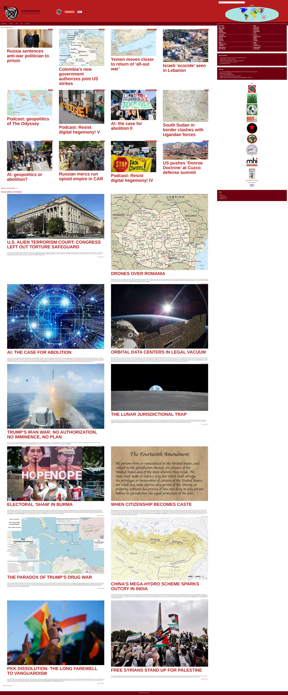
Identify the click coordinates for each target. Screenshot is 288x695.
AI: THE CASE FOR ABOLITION (39, 352)
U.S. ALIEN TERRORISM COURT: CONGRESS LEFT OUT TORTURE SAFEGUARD (54, 244)
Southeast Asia (222, 36)
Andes (254, 42)
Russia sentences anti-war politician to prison (28, 56)
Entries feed (222, 195)
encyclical (37, 359)
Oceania (221, 37)
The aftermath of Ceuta (225, 63)
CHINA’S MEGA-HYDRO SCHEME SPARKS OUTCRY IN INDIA (155, 586)
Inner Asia (221, 40)
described (168, 596)
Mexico (220, 42)
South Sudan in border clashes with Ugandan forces (183, 130)
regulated (37, 360)
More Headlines (8, 188)
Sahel (254, 27)
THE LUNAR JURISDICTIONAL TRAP (149, 414)
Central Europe (256, 36)
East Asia (221, 39)
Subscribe (27, 23)
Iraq (220, 25)
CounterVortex (30, 11)
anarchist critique (77, 360)
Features (11, 23)
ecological (75, 361)
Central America (222, 44)
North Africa (256, 30)
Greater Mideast (222, 32)
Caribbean (221, 45)
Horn (258, 27)
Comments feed (223, 197)
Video (21, 23)
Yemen (223, 27)
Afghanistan (221, 28)
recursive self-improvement (23, 360)
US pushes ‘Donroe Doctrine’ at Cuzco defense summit (183, 168)
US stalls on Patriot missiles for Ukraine (228, 62)
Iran (220, 27)
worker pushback (54, 360)
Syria (222, 25)
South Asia (221, 34)
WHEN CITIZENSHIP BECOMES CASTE (151, 504)
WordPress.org (223, 198)
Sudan (254, 32)
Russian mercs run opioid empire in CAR (81, 176)
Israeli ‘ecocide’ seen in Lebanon (184, 68)
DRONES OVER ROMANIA (138, 273)
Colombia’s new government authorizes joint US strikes (78, 76)
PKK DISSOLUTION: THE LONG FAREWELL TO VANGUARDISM (52, 671)
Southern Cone (256, 45)
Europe (255, 34)
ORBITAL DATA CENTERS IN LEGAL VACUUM (158, 352)
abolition (54, 361)
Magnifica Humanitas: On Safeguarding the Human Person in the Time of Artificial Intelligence (56, 359)
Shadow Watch (256, 47)
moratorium (100, 358)
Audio (16, 23)
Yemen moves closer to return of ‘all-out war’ (132, 64)
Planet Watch (256, 48)
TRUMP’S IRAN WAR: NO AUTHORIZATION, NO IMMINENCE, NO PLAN (52, 434)
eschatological (87, 361)
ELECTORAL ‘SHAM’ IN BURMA (40, 504)
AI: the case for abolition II (126, 126)
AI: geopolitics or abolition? (24, 177)
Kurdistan (221, 31)
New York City (222, 48)
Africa (254, 25)
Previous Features (7, 685)
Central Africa (256, 31)
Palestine (221, 30)
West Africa (256, 28)
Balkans (255, 37)
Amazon (255, 44)
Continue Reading (100, 256)
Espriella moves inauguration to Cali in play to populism (232, 60)
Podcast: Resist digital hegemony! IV (132, 178)
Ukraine (255, 39)
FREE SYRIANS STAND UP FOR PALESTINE (156, 670)
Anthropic (89, 358)
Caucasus (255, 40)
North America (222, 47)
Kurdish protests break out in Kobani (228, 59)
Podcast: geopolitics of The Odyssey (28, 121)
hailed (121, 596)
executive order (13, 358)
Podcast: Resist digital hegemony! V (79, 129)
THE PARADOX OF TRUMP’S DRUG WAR (49, 577)
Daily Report (3, 23)
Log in (221, 194)
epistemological (80, 361)
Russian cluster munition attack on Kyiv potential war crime (233, 57)
